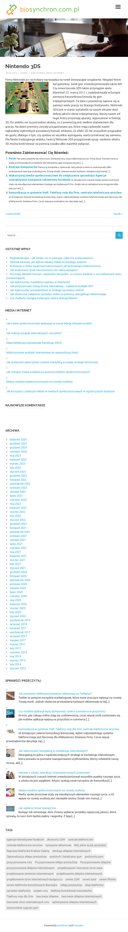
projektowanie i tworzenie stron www (80, 867)
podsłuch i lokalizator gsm (66, 856)
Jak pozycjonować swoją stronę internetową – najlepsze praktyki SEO (51, 286)
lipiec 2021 (16, 543)
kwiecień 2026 (18, 439)
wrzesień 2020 (18, 584)
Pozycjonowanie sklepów (95, 862)
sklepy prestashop (71, 884)
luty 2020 (15, 612)
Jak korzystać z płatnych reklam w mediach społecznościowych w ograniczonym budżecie (60, 391)
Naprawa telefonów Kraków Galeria (28, 850)
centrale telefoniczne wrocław (25, 845)
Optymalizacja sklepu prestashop (27, 856)
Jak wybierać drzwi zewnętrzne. (37, 808)
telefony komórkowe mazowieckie (71, 890)
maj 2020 (15, 600)
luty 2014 (15, 664)
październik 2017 (20, 632)
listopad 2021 (18, 527)
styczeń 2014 (18, 668)
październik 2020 (20, 580)
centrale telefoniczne (80, 839)
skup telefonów (94, 884)
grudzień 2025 (18, 443)
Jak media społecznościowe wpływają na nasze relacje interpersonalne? (49, 323)
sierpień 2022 (18, 491)
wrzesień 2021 (18, 535)
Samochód (13, 213)
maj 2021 (15, 551)
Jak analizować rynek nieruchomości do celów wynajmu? (44, 270)
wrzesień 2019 (18, 624)
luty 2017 (15, 648)
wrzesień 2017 (18, 636)
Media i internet (55, 73)
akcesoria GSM (56, 839)
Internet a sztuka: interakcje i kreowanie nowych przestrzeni (54, 772)
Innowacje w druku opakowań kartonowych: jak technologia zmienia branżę (55, 266)
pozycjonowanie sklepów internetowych (31, 867)
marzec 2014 (17, 660)
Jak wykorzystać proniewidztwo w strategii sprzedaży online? (47, 290)
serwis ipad (89, 879)
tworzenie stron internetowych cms (28, 902)
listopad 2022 (18, 479)
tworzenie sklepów (47, 896)
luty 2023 (15, 467)
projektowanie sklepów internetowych (79, 873)
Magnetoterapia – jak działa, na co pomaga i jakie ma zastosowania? (51, 257)
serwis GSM (73, 879)
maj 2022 (15, 503)
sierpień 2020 (18, 588)
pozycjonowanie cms (19, 862)
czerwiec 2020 (18, 596)
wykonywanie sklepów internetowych (74, 902)
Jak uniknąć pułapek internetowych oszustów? (34, 333)
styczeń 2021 (18, 567)
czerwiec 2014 (18, 652)
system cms (41, 890)
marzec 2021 (17, 559)
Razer (13, 158)
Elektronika (38, 73)
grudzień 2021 (18, 523)
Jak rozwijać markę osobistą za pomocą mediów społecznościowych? (48, 371)
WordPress (63, 925)
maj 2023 (15, 455)
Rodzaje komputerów (23, 166)
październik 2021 (20, 531)
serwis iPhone (107, 879)
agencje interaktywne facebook (25, 839)
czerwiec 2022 (18, 499)
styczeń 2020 (18, 616)
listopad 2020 (18, 576)
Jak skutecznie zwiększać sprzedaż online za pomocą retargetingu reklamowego (58, 294)
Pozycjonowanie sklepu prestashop (56, 862)
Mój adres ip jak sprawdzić (90, 845)
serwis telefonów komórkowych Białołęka (32, 884)
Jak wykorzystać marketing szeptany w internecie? (40, 282)
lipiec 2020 (16, 592)
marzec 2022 (17, 511)
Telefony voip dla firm (20, 896)
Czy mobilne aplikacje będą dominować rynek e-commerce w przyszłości (62, 711)
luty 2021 (15, 563)
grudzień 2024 (18, 447)
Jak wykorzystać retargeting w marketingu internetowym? (53, 750)
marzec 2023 (17, 463)
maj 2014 (15, 656)
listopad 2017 (18, 628)
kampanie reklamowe (58, 845)
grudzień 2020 (18, 571)
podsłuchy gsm (94, 856)
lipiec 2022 (16, 495)
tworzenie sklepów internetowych (82, 896)
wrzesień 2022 (18, 487)
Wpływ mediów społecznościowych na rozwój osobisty (39, 381)
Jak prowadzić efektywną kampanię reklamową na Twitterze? (55, 693)
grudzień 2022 (18, 475)
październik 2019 (20, 620)
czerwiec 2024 (18, 451)
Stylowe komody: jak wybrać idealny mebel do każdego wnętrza (48, 261)
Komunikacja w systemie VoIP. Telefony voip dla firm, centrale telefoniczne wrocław (65, 192)
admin (23, 73)
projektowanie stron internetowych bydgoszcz (34, 879)
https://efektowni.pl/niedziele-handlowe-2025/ (34, 342)
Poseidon (78, 925)
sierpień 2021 (18, 539)
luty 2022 (15, 515)
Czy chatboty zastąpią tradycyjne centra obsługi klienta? (44, 298)
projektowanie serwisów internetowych (30, 873)
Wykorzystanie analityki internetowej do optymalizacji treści (42, 352)
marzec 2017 (17, 644)
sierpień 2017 (18, 640)
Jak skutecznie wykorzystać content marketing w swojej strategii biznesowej (52, 362)
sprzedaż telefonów (18, 890)
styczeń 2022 (18, 519)
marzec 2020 (17, 608)
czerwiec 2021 (18, 547)
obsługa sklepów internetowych (71, 850)
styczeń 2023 (18, 471)
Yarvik (117, 213)
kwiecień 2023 (18, 459)
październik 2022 (20, 483)
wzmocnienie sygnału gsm (22, 907)
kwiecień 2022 (18, 507)
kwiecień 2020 (18, 604)
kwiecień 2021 (18, 555)
